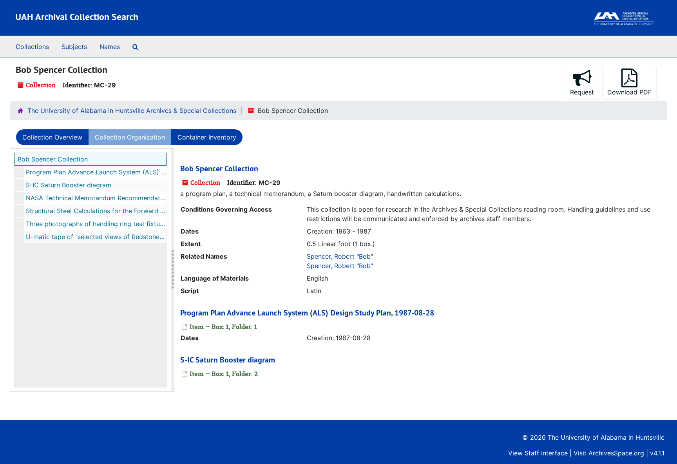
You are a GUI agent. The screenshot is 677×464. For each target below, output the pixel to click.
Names (110, 47)
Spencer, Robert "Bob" (340, 256)
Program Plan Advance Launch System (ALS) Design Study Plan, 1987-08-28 (96, 172)
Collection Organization (130, 137)
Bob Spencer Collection (53, 159)
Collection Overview (52, 137)
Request (582, 92)
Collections (32, 47)
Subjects (74, 47)
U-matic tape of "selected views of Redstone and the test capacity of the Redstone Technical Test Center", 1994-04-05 (96, 237)
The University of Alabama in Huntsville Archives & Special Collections (131, 110)
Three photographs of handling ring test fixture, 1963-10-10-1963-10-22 (96, 224)
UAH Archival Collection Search (76, 17)
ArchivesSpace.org (616, 453)
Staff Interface (546, 453)
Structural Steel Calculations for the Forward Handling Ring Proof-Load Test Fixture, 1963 (96, 211)
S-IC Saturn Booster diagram (68, 185)
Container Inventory (206, 137)
